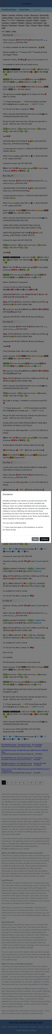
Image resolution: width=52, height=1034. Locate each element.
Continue (44, 539)
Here (24, 523)
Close (35, 539)
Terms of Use (11, 530)
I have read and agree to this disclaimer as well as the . (23, 528)
